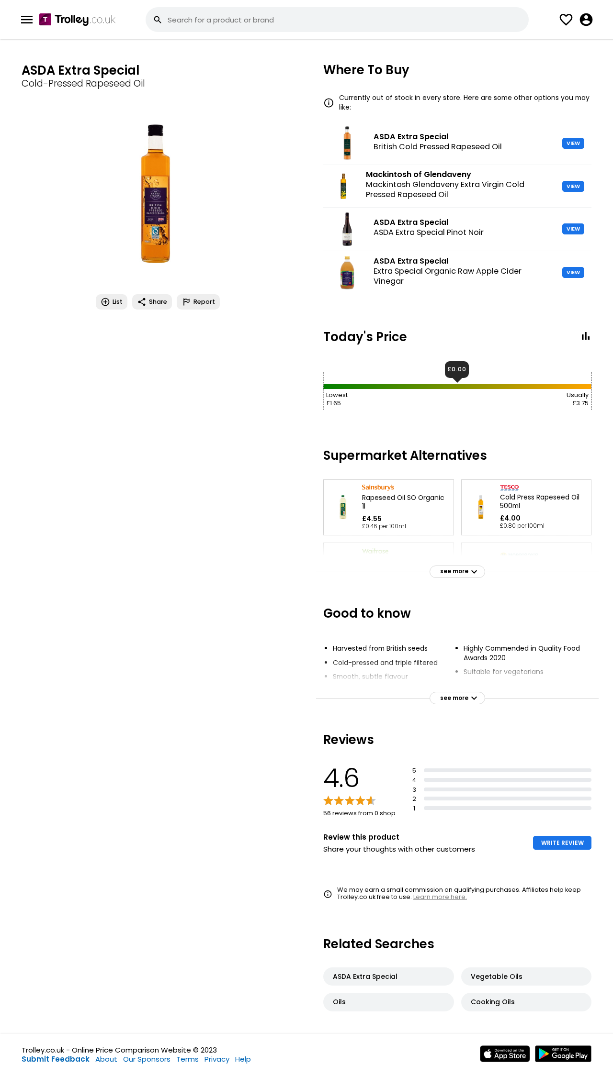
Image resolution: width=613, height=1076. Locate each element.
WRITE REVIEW (562, 843)
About (106, 1059)
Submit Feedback (56, 1059)
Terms (187, 1059)
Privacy (216, 1059)
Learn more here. (440, 896)
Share (158, 301)
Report (204, 301)
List (118, 301)
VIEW (573, 143)
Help (243, 1059)
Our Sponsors (146, 1059)
